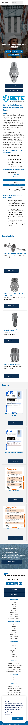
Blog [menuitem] (14, 678)
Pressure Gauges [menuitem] (14, 614)
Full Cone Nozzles (17, 51)
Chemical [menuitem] (14, 645)
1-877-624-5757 (16, 579)
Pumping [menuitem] (14, 604)
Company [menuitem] (14, 660)
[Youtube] (12, 583)
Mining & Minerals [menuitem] (14, 651)
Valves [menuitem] (14, 608)
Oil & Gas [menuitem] (14, 655)
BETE (4, 114)
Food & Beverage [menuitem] (14, 647)
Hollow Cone (16, 174)
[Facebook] (20, 583)
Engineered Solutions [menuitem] (14, 618)
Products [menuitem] (14, 599)
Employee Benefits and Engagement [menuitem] (14, 671)
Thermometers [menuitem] (14, 616)
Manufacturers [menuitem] (14, 621)
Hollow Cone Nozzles (14, 54)
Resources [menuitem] (14, 675)
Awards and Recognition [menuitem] (14, 667)
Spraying (8, 51)
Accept (17, 718)
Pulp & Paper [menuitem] (14, 656)
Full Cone (15, 176)
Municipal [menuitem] (14, 653)
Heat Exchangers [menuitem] (14, 612)
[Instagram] (16, 583)
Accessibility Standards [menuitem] (14, 663)
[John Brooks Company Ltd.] (5, 2)
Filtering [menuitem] (14, 606)
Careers (14, 589)
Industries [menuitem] (14, 642)
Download (15, 423)
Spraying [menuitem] (14, 602)
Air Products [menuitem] (14, 610)
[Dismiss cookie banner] (22, 699)
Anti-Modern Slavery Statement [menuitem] (14, 665)
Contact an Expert (14, 86)
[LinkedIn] (8, 583)
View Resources (14, 90)
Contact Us (14, 594)
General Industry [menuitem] (14, 649)
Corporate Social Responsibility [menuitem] (14, 669)
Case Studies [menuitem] (14, 680)
